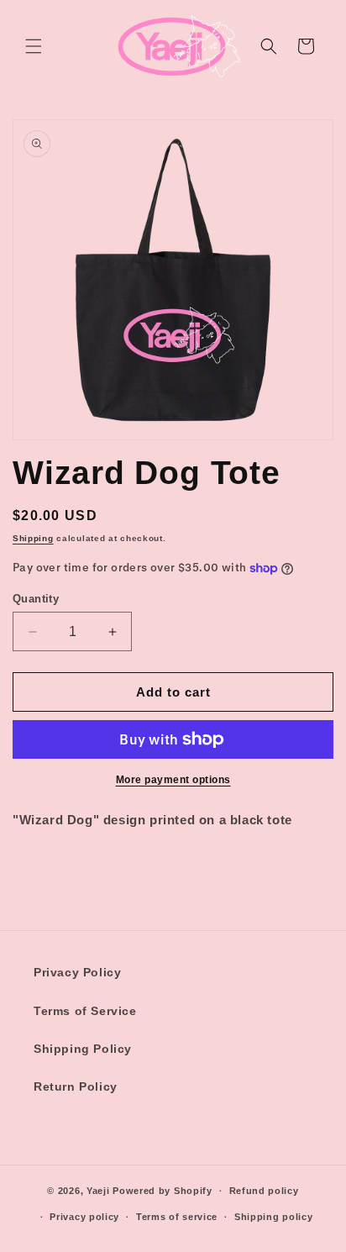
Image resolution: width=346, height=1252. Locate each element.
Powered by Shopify (162, 1191)
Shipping (33, 538)
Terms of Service (85, 1011)
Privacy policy (84, 1217)
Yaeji (98, 1191)
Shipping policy (273, 1217)
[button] (33, 46)
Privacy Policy (77, 972)
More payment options (173, 780)
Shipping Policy (83, 1048)
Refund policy (264, 1191)
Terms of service (177, 1217)
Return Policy (76, 1086)
